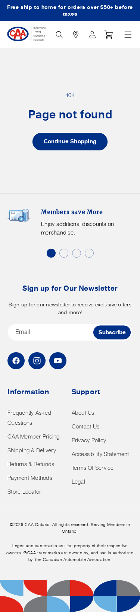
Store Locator (24, 491)
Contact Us (86, 426)
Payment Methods (29, 477)
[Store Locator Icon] (76, 34)
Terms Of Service (93, 467)
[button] (128, 34)
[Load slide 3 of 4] (76, 253)
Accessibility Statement (100, 454)
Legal (78, 481)
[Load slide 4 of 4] (89, 253)
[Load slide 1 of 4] (51, 253)
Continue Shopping (70, 141)
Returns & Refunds (30, 464)
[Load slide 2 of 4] (63, 253)
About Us (83, 412)
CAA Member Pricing (33, 436)
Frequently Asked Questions (29, 417)
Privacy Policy (89, 440)
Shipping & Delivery (31, 450)
